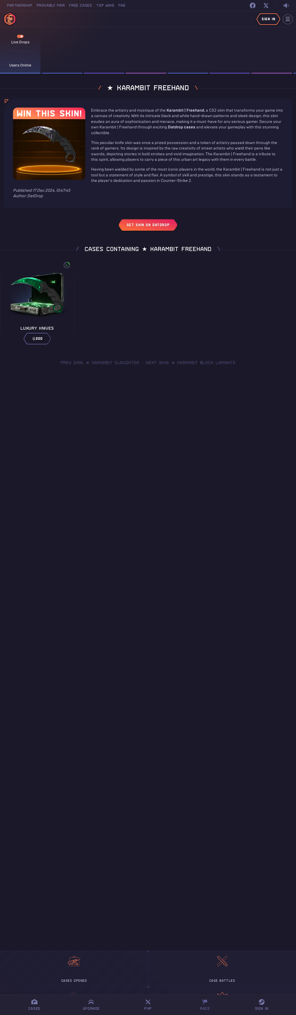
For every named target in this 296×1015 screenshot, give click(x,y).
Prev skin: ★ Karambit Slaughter (100, 362)
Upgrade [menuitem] (91, 1008)
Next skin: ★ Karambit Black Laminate (190, 362)
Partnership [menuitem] (19, 5)
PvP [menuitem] (150, 1004)
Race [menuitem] (207, 1004)
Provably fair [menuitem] (51, 5)
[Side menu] (287, 19)
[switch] (286, 6)
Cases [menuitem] (34, 1008)
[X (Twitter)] (266, 5)
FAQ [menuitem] (122, 5)
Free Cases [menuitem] (80, 5)
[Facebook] (253, 5)
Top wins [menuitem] (105, 5)
